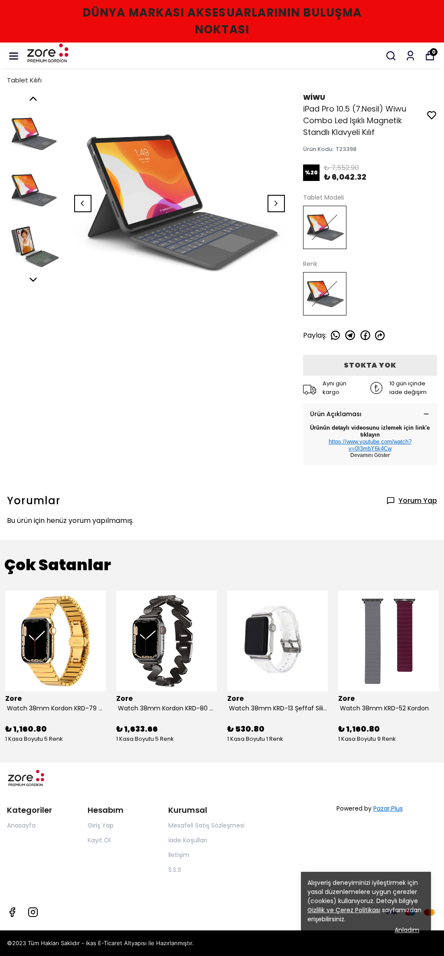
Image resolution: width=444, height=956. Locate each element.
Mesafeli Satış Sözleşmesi (206, 825)
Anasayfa (21, 825)
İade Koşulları (187, 840)
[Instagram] (33, 912)
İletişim (178, 855)
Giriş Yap (101, 825)
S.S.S (174, 869)
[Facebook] (12, 912)
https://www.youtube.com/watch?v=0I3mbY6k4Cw (370, 445)
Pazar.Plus (388, 808)
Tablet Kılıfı (24, 80)
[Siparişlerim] (410, 55)
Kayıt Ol (99, 840)
